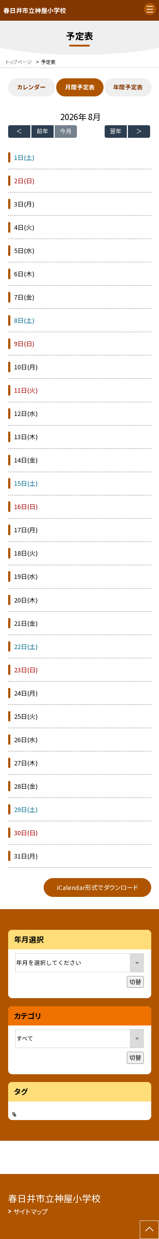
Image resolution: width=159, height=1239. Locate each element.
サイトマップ (30, 1211)
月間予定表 (80, 87)
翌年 (116, 131)
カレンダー (31, 87)
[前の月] (19, 131)
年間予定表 (128, 87)
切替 (135, 981)
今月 (66, 131)
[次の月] (139, 131)
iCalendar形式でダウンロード (97, 887)
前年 (42, 131)
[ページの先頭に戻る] (149, 1230)
